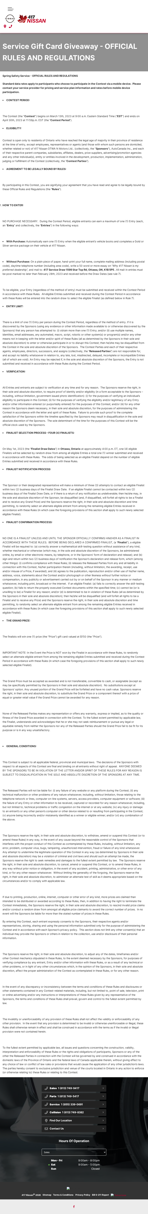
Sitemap (47, 1195)
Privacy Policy (82, 1195)
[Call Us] (10, 26)
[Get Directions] (5, 26)
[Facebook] (74, 1207)
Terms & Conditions (63, 1195)
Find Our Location (61, 1120)
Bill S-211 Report (100, 1195)
